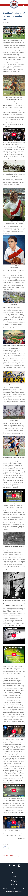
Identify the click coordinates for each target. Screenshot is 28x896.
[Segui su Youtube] (14, 865)
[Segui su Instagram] (19, 865)
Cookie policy (14, 881)
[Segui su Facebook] (9, 865)
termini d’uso (22, 888)
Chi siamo (14, 873)
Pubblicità (14, 877)
